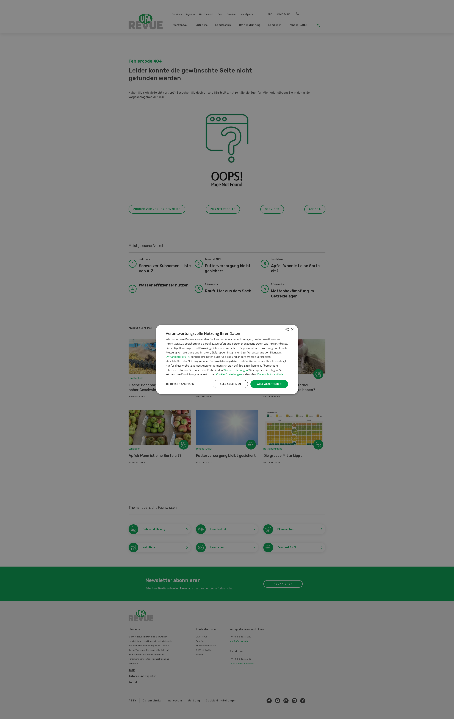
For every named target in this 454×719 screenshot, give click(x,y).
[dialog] (227, 359)
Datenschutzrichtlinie (270, 374)
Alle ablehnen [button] (230, 384)
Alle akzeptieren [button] (269, 384)
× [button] (292, 329)
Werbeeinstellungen (235, 370)
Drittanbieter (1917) (178, 356)
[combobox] (287, 329)
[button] (180, 384)
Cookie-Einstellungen (229, 374)
